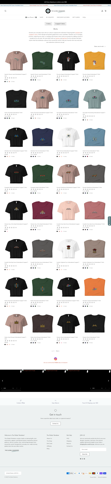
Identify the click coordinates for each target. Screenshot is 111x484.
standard (77, 32)
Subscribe (84, 454)
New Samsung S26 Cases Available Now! (54, 5)
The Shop (49, 441)
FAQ (68, 438)
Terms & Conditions (102, 477)
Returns (69, 443)
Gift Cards (49, 443)
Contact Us (70, 446)
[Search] (5, 11)
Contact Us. (55, 423)
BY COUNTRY (50, 17)
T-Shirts (48, 24)
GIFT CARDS (76, 17)
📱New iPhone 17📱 (31, 17)
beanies (58, 38)
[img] (10, 78)
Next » (58, 351)
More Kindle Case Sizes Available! (28, 5)
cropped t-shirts (33, 34)
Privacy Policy (93, 477)
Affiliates (49, 446)
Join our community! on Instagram (56, 362)
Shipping (69, 441)
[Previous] (2, 381)
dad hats (64, 38)
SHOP (41, 17)
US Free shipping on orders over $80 (55, 2)
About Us (49, 438)
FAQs (84, 17)
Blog (48, 448)
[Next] (108, 381)
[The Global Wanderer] (56, 10)
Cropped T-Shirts (60, 24)
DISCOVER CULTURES (63, 17)
